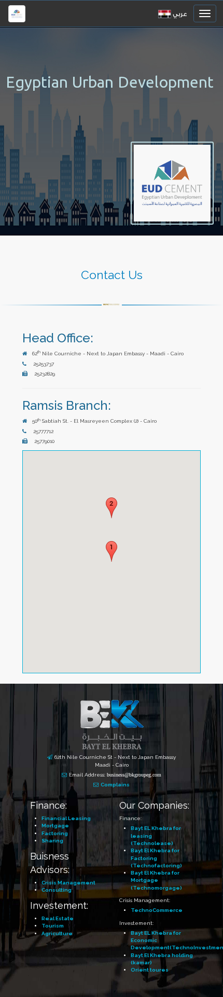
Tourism (52, 926)
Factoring (54, 833)
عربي (180, 14)
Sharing (52, 840)
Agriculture (57, 933)
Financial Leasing (66, 818)
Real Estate (57, 918)
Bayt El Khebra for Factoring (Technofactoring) (156, 858)
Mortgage (55, 825)
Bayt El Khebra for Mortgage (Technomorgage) (156, 880)
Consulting (56, 890)
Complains (115, 784)
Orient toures (150, 970)
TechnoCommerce (157, 910)
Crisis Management (68, 882)
